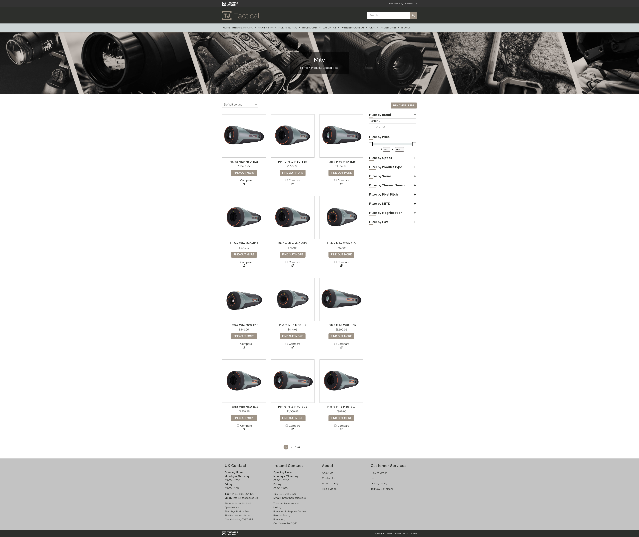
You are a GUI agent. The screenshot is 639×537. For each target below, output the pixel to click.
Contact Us (411, 3)
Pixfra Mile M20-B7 (292, 325)
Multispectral (288, 27)
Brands (406, 27)
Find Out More (244, 172)
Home (226, 27)
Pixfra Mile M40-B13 (292, 243)
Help (373, 478)
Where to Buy (396, 3)
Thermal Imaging (242, 27)
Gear (372, 27)
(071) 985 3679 (287, 493)
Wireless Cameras (352, 27)
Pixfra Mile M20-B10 (341, 243)
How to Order (379, 472)
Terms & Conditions (382, 488)
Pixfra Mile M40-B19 (244, 243)
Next (298, 446)
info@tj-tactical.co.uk (245, 497)
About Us (327, 472)
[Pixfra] (370, 127)
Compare (246, 180)
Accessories (388, 27)
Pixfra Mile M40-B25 (341, 161)
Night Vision (266, 27)
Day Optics (329, 27)
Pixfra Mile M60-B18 (292, 161)
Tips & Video (329, 488)
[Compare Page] (244, 184)
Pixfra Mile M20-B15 (244, 325)
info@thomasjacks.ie (294, 497)
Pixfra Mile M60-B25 (244, 161)
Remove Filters (403, 105)
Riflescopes (310, 27)
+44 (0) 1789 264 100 (242, 493)
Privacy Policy (379, 483)
